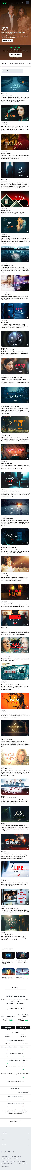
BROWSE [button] (4, 1133)
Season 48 (5, 70)
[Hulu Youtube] (10, 1151)
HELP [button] (3, 1139)
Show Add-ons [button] (14, 1121)
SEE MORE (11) (15, 987)
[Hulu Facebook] (3, 1151)
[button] (4, 63)
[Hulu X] (6, 1151)
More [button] (10, 33)
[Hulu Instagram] (13, 1151)
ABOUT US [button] (4, 1144)
